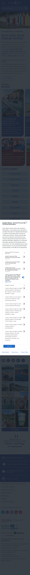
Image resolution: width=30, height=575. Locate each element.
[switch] (23, 257)
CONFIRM (9, 346)
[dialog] (15, 287)
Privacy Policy (24, 352)
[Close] (26, 223)
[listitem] (15, 253)
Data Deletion (5, 352)
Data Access (15, 352)
